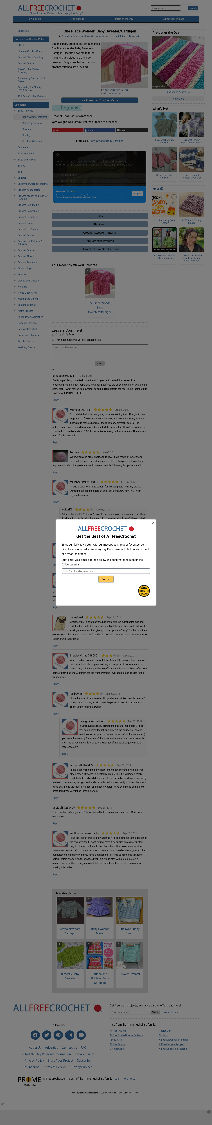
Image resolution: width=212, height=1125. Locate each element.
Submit (106, 579)
